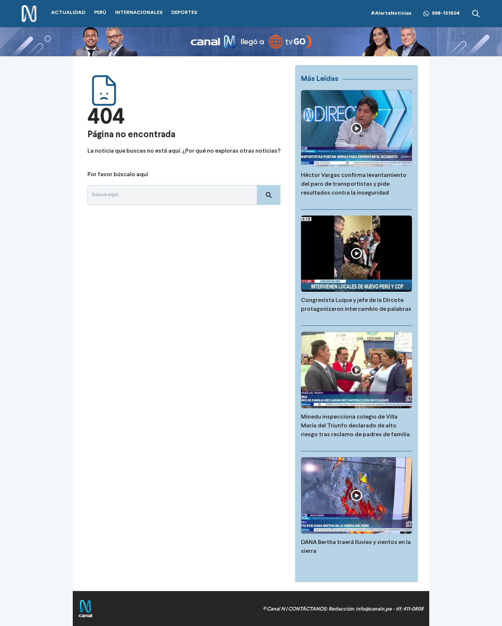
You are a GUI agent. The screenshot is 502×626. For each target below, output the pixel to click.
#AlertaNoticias (391, 13)
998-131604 (446, 13)
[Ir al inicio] (29, 13)
